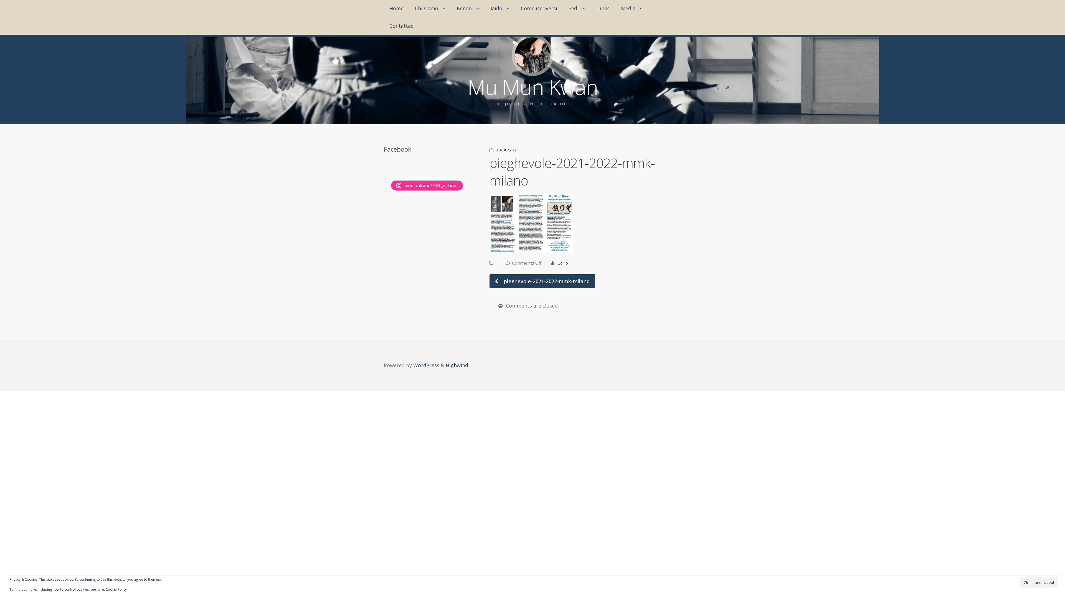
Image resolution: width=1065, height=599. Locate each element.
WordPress (426, 365)
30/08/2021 (507, 150)
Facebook (397, 149)
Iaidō (496, 8)
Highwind (457, 365)
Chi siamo (426, 8)
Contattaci (402, 25)
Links (603, 8)
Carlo (562, 263)
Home (396, 8)
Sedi (574, 8)
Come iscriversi (539, 8)
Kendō (464, 8)
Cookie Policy (116, 589)
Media (628, 8)
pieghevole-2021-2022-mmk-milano (546, 281)
